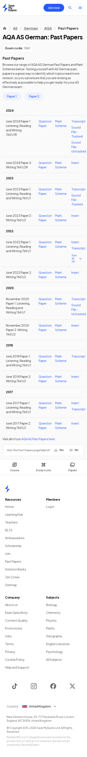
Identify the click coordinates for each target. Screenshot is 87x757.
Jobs (8, 636)
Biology (51, 605)
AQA (48, 28)
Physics (51, 620)
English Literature (58, 644)
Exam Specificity (16, 612)
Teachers (11, 522)
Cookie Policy (15, 659)
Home (9, 506)
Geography (54, 636)
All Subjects (54, 659)
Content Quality (16, 620)
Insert (75, 163)
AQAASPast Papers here (38, 439)
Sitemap (11, 585)
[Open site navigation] (80, 8)
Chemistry (53, 612)
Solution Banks (15, 569)
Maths (50, 628)
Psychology (54, 652)
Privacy (10, 652)
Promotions (13, 628)
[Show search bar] (70, 8)
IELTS (8, 530)
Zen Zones (12, 577)
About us (11, 605)
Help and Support (17, 667)
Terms (9, 644)
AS (15, 28)
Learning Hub (14, 514)
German (31, 28)
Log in (50, 506)
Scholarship (13, 546)
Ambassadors (14, 538)
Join (8, 553)
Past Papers (13, 561)
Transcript (78, 121)
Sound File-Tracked (77, 131)
